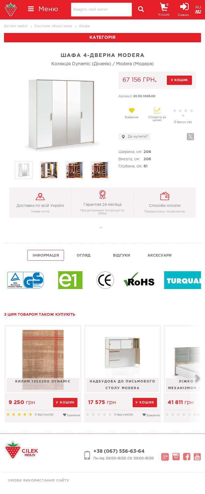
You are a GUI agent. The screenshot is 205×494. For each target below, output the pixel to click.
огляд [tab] (83, 255)
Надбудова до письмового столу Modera (122, 385)
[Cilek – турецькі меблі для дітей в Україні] (10, 9)
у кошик (179, 80)
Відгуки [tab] (121, 255)
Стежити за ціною (157, 119)
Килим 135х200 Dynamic (43, 381)
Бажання (131, 117)
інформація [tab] (46, 255)
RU (198, 7)
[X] (190, 136)
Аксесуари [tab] (159, 255)
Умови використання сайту (38, 480)
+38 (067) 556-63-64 (118, 451)
